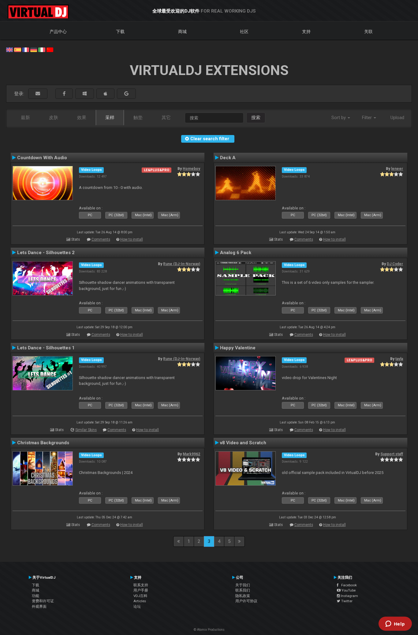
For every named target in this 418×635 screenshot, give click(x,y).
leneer (397, 169)
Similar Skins (86, 430)
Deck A (228, 157)
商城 (182, 31)
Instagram (349, 596)
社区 (244, 31)
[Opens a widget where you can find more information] (395, 624)
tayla (399, 359)
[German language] (33, 49)
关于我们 (242, 585)
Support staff (391, 454)
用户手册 (140, 590)
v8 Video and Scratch (243, 442)
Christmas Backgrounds (43, 442)
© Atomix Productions (209, 630)
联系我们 (242, 590)
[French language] (25, 49)
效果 (81, 117)
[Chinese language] (50, 49)
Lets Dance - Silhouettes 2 (46, 252)
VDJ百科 (140, 596)
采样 (109, 117)
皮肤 (53, 117)
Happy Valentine (238, 348)
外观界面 (39, 606)
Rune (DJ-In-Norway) (181, 264)
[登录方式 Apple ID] (105, 93)
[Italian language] (41, 49)
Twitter (346, 601)
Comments (100, 239)
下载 (120, 31)
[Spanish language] (17, 49)
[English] (9, 49)
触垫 (138, 117)
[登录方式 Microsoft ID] (84, 93)
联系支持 (140, 585)
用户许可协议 (246, 601)
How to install (131, 239)
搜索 (255, 117)
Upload (397, 117)
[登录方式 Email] (37, 93)
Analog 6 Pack (235, 252)
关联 (368, 31)
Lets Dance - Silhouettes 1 (46, 348)
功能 (35, 596)
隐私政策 (242, 596)
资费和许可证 (43, 601)
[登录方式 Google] (126, 93)
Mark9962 (191, 454)
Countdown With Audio (42, 157)
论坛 (137, 606)
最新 (25, 117)
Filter (367, 117)
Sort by (339, 117)
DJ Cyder (395, 264)
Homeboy (191, 169)
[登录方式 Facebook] (64, 93)
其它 (166, 117)
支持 (306, 31)
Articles (139, 601)
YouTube (348, 590)
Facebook (347, 585)
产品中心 (58, 31)
